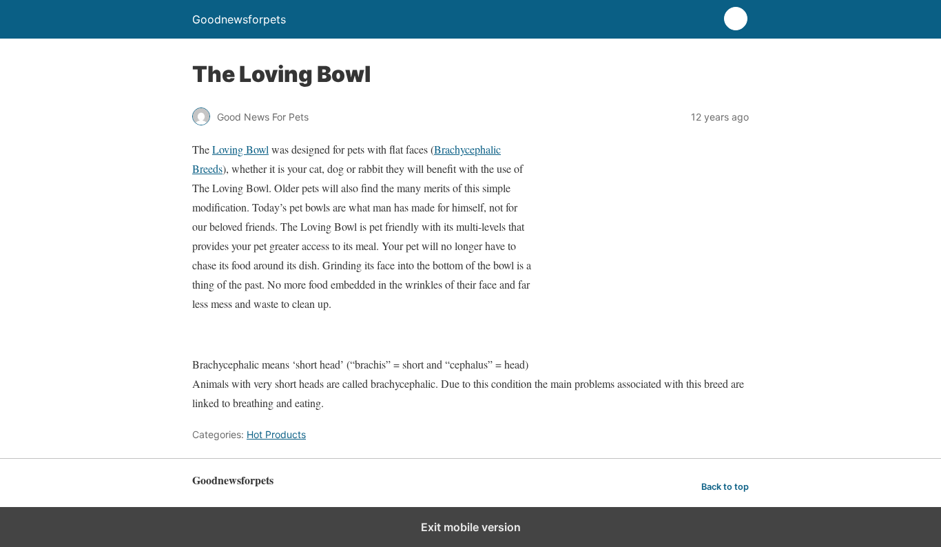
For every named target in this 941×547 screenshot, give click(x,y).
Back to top (725, 487)
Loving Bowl (240, 149)
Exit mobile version (471, 527)
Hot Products (276, 434)
